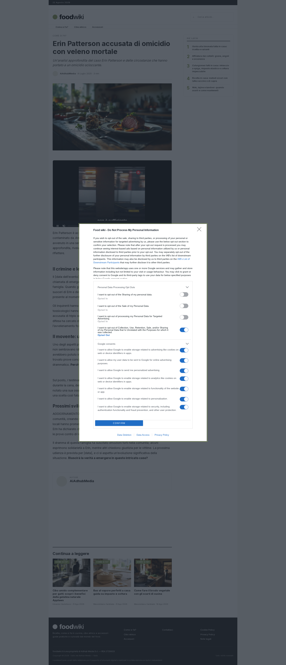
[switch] (184, 294)
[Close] (200, 230)
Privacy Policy (162, 435)
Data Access (143, 435)
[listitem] (143, 287)
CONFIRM (119, 423)
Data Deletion (124, 435)
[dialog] (143, 332)
